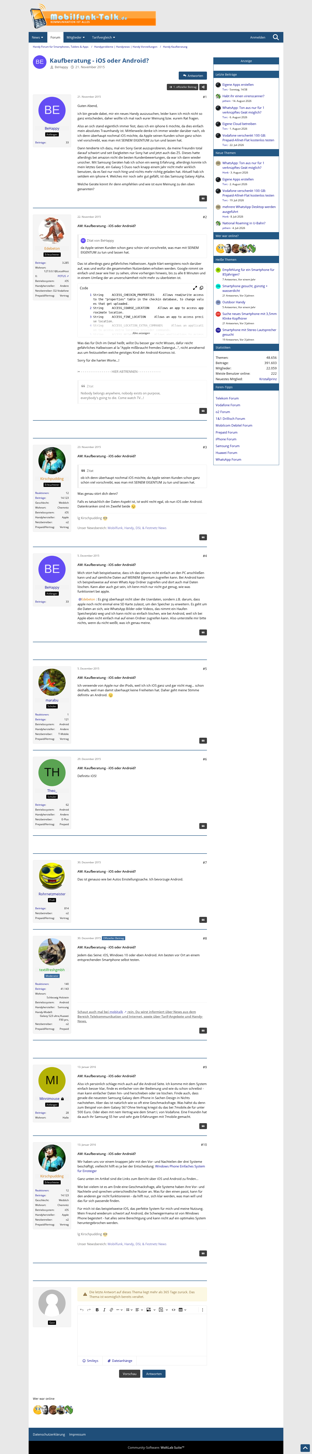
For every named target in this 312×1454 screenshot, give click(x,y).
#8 (205, 938)
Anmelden (257, 37)
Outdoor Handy (233, 302)
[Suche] (275, 37)
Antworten (154, 1374)
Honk (225, 172)
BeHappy (61, 67)
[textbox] (142, 1335)
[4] (86, 325)
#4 (205, 556)
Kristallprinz (268, 379)
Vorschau (129, 1374)
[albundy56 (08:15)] (228, 249)
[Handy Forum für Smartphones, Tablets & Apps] (156, 16)
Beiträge (40, 142)
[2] (86, 308)
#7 (205, 862)
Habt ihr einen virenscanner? (243, 96)
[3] (86, 317)
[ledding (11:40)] (221, 249)
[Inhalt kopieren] (201, 288)
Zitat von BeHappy (100, 240)
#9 (205, 1067)
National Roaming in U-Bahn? (243, 223)
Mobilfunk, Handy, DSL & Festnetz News (137, 528)
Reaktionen (41, 493)
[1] (86, 295)
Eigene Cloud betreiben (239, 124)
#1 (205, 97)
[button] (195, 288)
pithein (226, 101)
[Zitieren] (203, 198)
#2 (205, 217)
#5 (205, 669)
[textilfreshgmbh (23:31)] (244, 249)
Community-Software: (156, 1447)
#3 (205, 447)
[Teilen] (203, 87)
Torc (225, 89)
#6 (205, 759)
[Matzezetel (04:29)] (236, 249)
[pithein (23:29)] (251, 249)
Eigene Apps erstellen (238, 84)
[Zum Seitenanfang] (305, 1448)
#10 (204, 1144)
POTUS (62, 276)
